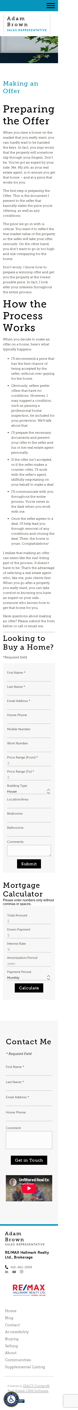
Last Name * (16, 687)
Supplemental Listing (25, 1367)
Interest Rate (16, 943)
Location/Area (17, 799)
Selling (11, 1346)
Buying (12, 1339)
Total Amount (17, 915)
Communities (18, 1360)
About (10, 1353)
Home (11, 1311)
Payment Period (19, 972)
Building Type (17, 785)
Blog (9, 1318)
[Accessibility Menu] (11, 1399)
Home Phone (17, 715)
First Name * (16, 672)
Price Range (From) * (22, 757)
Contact (12, 1325)
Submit (29, 863)
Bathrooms (15, 827)
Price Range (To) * (20, 771)
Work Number (17, 743)
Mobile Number (19, 729)
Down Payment (18, 929)
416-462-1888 (21, 1267)
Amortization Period (22, 958)
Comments (15, 842)
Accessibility (17, 1332)
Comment (13, 1128)
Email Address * (18, 701)
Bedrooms (15, 813)
